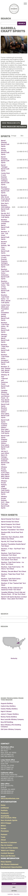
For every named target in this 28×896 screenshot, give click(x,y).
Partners (4, 834)
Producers (5, 813)
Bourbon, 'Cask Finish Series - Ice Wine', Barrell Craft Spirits (5, 298)
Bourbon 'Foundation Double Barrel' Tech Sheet (13, 545)
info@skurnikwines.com (10, 798)
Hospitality (5, 816)
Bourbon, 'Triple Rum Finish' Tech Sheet (12, 575)
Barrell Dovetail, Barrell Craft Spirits (5, 143)
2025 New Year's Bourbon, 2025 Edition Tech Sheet (12, 538)
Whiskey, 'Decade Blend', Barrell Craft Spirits (5, 338)
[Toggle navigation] (25, 4)
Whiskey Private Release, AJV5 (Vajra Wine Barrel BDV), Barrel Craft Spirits (5, 472)
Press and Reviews (8, 856)
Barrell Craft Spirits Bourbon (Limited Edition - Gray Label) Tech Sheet (14, 598)
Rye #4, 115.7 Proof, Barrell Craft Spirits (5, 215)
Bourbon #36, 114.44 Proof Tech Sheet (12, 533)
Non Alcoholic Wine (8, 818)
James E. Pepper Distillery (10, 714)
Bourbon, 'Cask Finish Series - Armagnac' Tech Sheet (11, 579)
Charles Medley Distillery (9, 709)
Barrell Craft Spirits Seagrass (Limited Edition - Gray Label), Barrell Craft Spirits (5, 442)
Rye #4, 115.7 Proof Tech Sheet (11, 541)
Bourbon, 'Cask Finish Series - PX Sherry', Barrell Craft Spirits (5, 327)
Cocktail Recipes (7, 853)
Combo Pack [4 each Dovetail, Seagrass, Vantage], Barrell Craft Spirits (5, 261)
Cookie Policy (10, 894)
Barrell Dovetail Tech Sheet (10, 519)
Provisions (5, 831)
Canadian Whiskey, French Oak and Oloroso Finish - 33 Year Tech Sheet (13, 593)
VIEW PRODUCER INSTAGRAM (14, 127)
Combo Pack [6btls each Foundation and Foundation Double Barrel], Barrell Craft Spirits (5, 312)
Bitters (3, 826)
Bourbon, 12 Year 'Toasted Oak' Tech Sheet (13, 584)
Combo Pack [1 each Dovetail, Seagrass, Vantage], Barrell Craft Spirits (5, 178)
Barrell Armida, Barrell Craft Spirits (5, 151)
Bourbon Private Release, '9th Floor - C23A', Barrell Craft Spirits (5, 247)
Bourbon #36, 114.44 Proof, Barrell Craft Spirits (5, 198)
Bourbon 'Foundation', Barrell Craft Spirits (5, 190)
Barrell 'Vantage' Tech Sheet (10, 527)
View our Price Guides (9, 848)
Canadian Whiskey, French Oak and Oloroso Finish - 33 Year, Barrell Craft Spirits (5, 396)
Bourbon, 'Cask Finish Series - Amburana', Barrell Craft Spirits (5, 274)
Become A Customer (9, 842)
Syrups (3, 828)
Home (3, 805)
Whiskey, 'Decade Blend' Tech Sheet (13, 571)
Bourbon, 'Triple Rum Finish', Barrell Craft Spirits (5, 348)
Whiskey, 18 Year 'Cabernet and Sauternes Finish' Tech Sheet (12, 589)
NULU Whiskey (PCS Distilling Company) (11, 726)
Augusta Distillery (7, 703)
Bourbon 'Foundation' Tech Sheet (12, 530)
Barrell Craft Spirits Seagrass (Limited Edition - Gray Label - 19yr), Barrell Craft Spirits (5, 426)
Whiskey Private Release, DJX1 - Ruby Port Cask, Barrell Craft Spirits (5, 502)
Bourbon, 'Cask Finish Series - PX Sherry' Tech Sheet (12, 568)
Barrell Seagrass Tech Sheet (10, 524)
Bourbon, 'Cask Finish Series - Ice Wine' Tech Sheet (12, 563)
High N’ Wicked (6, 711)
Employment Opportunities (11, 867)
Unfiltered (5, 808)
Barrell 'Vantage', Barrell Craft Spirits (5, 168)
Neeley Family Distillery (9, 717)
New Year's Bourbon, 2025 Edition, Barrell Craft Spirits (5, 207)
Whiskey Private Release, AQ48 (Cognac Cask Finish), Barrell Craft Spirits (5, 487)
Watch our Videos (8, 850)
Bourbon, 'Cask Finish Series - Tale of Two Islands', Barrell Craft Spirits (5, 286)
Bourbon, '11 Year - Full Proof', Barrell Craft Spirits (5, 235)
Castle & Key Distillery (8, 706)
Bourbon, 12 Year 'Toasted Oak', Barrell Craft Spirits (5, 369)
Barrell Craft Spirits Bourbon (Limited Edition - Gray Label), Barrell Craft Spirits (5, 410)
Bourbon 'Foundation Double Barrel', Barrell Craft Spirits (5, 224)
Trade (3, 837)
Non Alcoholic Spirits (9, 820)
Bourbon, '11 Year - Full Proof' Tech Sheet (13, 549)
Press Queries (6, 862)
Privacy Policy (17, 894)
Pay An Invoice (6, 845)
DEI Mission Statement (9, 864)
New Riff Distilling (7, 722)
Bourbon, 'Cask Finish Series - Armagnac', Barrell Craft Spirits (5, 359)
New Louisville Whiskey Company (12, 719)
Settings (14, 890)
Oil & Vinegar (6, 823)
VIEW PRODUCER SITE (11, 123)
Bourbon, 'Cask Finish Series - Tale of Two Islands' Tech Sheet (13, 559)
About (3, 840)
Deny (14, 887)
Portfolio (4, 810)
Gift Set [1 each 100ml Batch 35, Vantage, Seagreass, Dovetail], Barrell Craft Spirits (5, 457)
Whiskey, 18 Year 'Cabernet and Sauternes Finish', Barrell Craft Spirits (5, 381)
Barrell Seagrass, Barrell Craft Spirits (5, 159)
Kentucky (14, 658)
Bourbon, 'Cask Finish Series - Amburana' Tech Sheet (11, 554)
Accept (14, 883)
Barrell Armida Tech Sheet (10, 522)
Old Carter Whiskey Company (11, 729)
